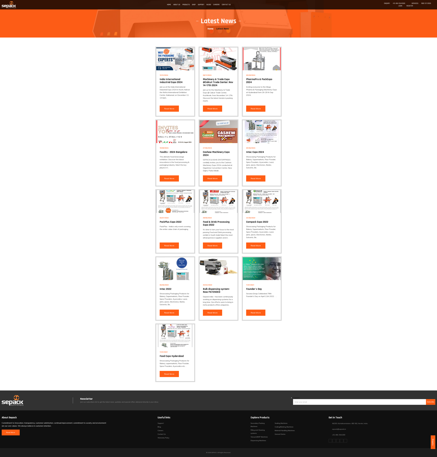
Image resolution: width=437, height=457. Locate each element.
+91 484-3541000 (399, 3)
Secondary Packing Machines (258, 424)
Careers (160, 430)
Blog (159, 427)
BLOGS (209, 4)
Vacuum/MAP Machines (259, 437)
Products (186, 4)
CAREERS (216, 4)
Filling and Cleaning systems (258, 431)
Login (400, 6)
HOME (169, 4)
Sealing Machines (281, 423)
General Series (280, 434)
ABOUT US (176, 4)
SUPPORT (201, 4)
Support (296, 397)
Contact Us (162, 434)
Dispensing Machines (258, 440)
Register (410, 6)
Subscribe (430, 402)
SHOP (194, 4)
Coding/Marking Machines (284, 427)
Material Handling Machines (285, 430)
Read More (169, 108)
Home (210, 28)
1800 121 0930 (426, 3)
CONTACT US (226, 4)
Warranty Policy (163, 438)
